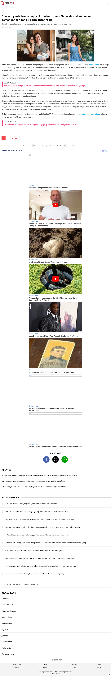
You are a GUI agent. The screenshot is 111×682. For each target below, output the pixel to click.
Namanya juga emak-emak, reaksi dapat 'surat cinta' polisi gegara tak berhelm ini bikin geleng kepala (42, 527)
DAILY (26, 584)
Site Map (98, 668)
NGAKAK (7, 584)
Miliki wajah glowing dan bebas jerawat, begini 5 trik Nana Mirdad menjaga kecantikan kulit (35, 487)
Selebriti (36, 146)
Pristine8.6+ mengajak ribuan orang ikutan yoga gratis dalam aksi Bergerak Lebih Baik (41, 125)
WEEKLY (34, 584)
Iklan (45, 665)
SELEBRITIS (17, 584)
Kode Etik (98, 665)
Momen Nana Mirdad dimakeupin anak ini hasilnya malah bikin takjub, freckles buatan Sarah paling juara (39, 475)
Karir (74, 668)
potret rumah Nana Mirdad (89, 114)
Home (3, 9)
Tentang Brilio (16, 665)
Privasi (45, 668)
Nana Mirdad (61, 146)
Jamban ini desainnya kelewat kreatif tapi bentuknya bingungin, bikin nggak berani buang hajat (39, 558)
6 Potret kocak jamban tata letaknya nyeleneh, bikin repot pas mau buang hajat (34, 550)
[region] (55, 679)
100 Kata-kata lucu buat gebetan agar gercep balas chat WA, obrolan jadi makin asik (36, 511)
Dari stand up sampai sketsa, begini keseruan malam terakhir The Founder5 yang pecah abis (39, 519)
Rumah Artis (16, 146)
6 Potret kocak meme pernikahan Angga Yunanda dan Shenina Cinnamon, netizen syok (37, 535)
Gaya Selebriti (27, 146)
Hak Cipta (74, 665)
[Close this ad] (109, 674)
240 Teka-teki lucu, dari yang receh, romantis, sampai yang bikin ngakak (31, 504)
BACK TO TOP (56, 660)
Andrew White (71, 146)
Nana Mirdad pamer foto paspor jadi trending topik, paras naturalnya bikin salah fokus (33, 481)
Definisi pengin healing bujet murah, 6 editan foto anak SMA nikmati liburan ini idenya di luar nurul (41, 566)
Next (17, 138)
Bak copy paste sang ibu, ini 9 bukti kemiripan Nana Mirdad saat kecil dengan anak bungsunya (44, 86)
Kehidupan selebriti (48, 146)
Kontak (17, 668)
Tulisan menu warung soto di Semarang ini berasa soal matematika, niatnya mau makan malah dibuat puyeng (45, 543)
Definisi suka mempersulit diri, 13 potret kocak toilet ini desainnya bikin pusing (35, 574)
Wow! (8, 9)
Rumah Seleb (6, 146)
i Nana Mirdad (93, 65)
